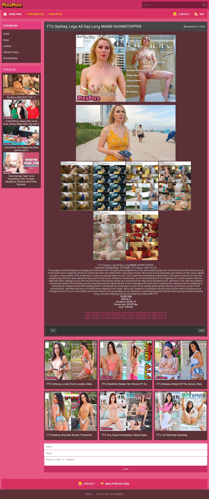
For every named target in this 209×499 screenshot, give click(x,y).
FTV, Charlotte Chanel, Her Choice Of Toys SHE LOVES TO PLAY (124, 384)
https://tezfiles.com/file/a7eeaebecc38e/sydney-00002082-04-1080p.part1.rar (126, 313)
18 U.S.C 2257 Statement (110, 494)
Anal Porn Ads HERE (117, 483)
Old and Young (10, 52)
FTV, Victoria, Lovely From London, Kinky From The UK (69, 384)
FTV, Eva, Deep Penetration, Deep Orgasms (124, 435)
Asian (6, 40)
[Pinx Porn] (21, 5)
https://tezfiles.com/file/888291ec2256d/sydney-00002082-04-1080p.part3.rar (126, 318)
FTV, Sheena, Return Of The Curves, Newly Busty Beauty (179, 384)
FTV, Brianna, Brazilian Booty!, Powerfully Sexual (69, 435)
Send (125, 469)
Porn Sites (55, 14)
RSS (202, 14)
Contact (184, 14)
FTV (53, 331)
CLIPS (6, 34)
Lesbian (7, 46)
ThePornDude (35, 14)
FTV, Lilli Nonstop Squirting (171, 435)
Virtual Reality (10, 58)
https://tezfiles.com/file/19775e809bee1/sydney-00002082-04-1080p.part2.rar (126, 315)
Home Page (15, 14)
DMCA (88, 494)
